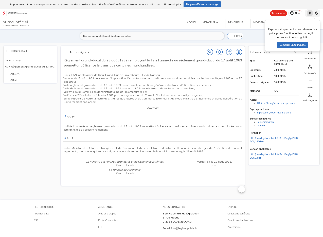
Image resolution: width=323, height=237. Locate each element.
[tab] (310, 55)
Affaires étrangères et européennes (276, 103)
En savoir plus (173, 4)
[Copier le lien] (266, 133)
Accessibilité (234, 227)
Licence (261, 125)
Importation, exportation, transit (274, 112)
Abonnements (41, 213)
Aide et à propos (107, 213)
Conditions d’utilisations (240, 220)
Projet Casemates (108, 220)
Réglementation (265, 122)
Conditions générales (238, 213)
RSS (36, 220)
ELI (100, 227)
